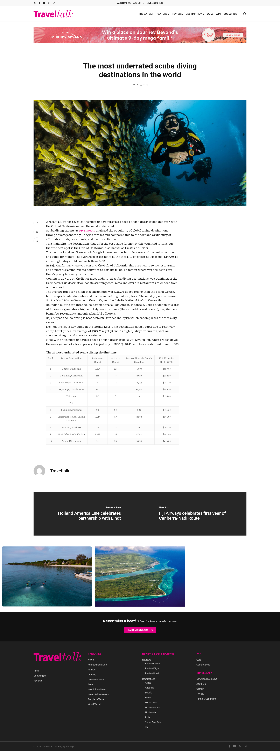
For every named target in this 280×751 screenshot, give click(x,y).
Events (91, 684)
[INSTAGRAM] (54, 3)
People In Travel (96, 699)
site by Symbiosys (65, 746)
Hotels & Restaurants (99, 694)
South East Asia (153, 722)
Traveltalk (59, 470)
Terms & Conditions (206, 698)
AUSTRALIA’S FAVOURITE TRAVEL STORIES (140, 3)
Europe (148, 697)
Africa (148, 682)
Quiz (198, 659)
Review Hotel (152, 673)
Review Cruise (152, 663)
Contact (200, 688)
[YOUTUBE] (44, 3)
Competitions (203, 664)
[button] (140, 630)
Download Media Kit (206, 679)
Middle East (151, 702)
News (37, 670)
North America (152, 707)
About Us (201, 684)
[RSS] (49, 3)
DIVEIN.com (87, 230)
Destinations (40, 675)
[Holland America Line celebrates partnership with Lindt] (87, 514)
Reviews (38, 680)
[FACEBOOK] (39, 3)
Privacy (200, 693)
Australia (149, 687)
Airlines (92, 669)
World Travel (94, 704)
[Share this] (37, 223)
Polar (147, 717)
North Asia (150, 712)
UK (146, 727)
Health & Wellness (97, 689)
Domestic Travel (96, 679)
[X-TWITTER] (35, 3)
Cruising (92, 674)
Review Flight (152, 668)
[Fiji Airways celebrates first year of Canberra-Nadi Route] (193, 514)
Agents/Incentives (97, 664)
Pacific (148, 692)
